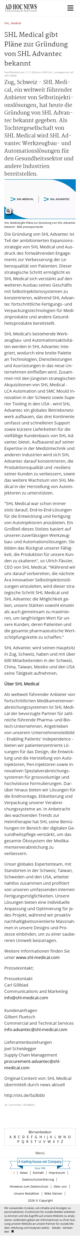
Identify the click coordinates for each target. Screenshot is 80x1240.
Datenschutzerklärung (38, 1179)
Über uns (60, 1186)
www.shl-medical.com (38, 957)
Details (56, 1228)
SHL (6, 23)
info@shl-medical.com (26, 998)
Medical (16, 23)
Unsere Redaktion (26, 1193)
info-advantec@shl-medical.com (35, 1029)
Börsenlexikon (40, 1132)
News (24, 1173)
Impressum (57, 1173)
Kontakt (38, 1173)
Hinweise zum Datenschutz (29, 1186)
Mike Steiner (53, 1193)
